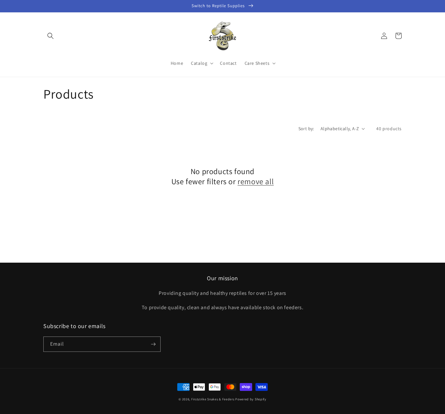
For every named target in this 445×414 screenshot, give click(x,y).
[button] (50, 36)
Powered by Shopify (250, 399)
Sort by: (306, 128)
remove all (255, 181)
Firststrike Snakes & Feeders (213, 399)
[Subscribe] (153, 344)
